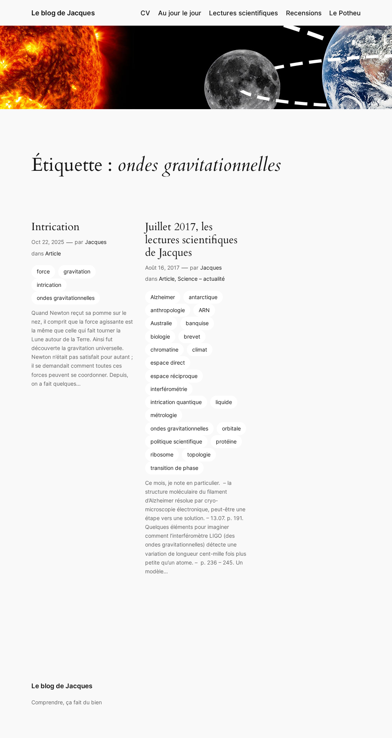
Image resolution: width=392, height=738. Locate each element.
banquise (197, 323)
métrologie (163, 415)
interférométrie (168, 389)
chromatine (164, 349)
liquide (224, 402)
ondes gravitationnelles (66, 298)
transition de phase (174, 468)
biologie (160, 336)
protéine (226, 441)
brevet (192, 336)
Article (53, 253)
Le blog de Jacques (63, 13)
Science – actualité (201, 278)
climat (199, 349)
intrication (49, 284)
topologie (199, 454)
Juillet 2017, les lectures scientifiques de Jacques (191, 240)
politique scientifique (176, 441)
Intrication (55, 227)
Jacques (95, 242)
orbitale (231, 428)
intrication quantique (176, 402)
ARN (204, 310)
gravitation (77, 271)
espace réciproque (174, 376)
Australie (161, 323)
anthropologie (167, 310)
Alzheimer (162, 297)
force (43, 271)
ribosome (161, 454)
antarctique (203, 297)
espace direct (167, 362)
